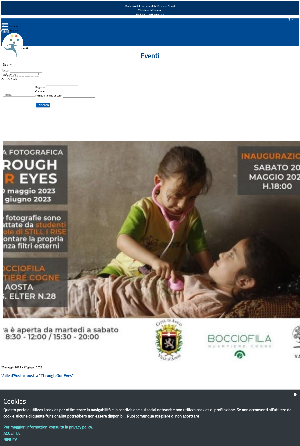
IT (289, 19)
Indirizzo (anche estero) (48, 95)
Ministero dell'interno (150, 10)
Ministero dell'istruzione (150, 14)
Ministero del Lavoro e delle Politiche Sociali (150, 6)
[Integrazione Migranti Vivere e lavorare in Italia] (14, 45)
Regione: (40, 87)
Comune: (40, 91)
